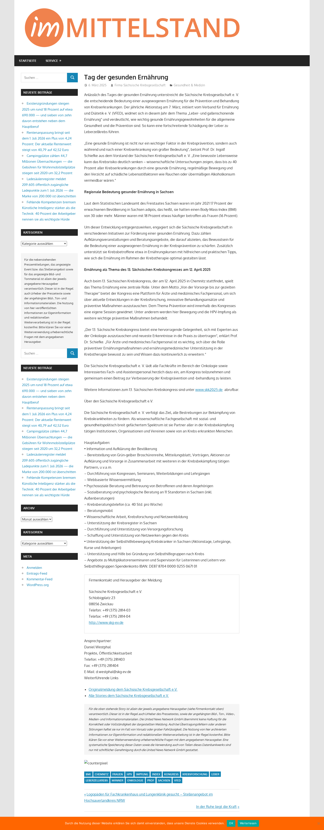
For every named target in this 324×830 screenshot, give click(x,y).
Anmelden (34, 568)
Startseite (27, 60)
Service (52, 60)
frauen (117, 774)
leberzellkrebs (97, 780)
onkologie (135, 780)
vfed (177, 780)
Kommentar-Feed (39, 579)
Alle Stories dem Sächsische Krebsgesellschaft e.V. (129, 695)
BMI (88, 774)
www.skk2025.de (209, 389)
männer (117, 780)
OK (231, 823)
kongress (171, 774)
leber (215, 774)
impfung (142, 774)
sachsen (164, 780)
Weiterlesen (248, 823)
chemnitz (101, 774)
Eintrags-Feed (37, 573)
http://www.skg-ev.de (106, 622)
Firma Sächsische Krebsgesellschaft (140, 85)
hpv (129, 774)
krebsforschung (194, 774)
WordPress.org (38, 585)
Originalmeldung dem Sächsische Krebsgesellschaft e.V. (133, 689)
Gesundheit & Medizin (189, 85)
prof (150, 780)
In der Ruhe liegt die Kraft (216, 806)
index (156, 774)
